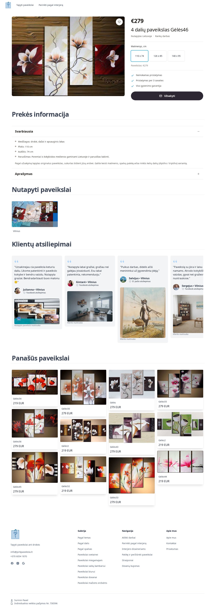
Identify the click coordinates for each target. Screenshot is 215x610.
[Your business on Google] (23, 564)
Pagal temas (84, 537)
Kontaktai (171, 543)
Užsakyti (169, 96)
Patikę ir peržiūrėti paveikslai (137, 554)
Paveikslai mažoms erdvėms (92, 582)
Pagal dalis (83, 543)
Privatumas (172, 548)
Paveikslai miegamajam (90, 560)
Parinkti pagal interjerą (51, 4)
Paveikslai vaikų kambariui (91, 565)
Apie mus (171, 537)
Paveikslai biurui (86, 571)
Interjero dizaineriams (134, 548)
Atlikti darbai (129, 537)
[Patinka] (119, 21)
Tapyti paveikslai (25, 4)
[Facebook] (12, 564)
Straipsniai (127, 560)
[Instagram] (17, 564)
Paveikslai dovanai (87, 577)
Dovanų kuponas (131, 565)
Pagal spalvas (85, 548)
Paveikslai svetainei (88, 554)
